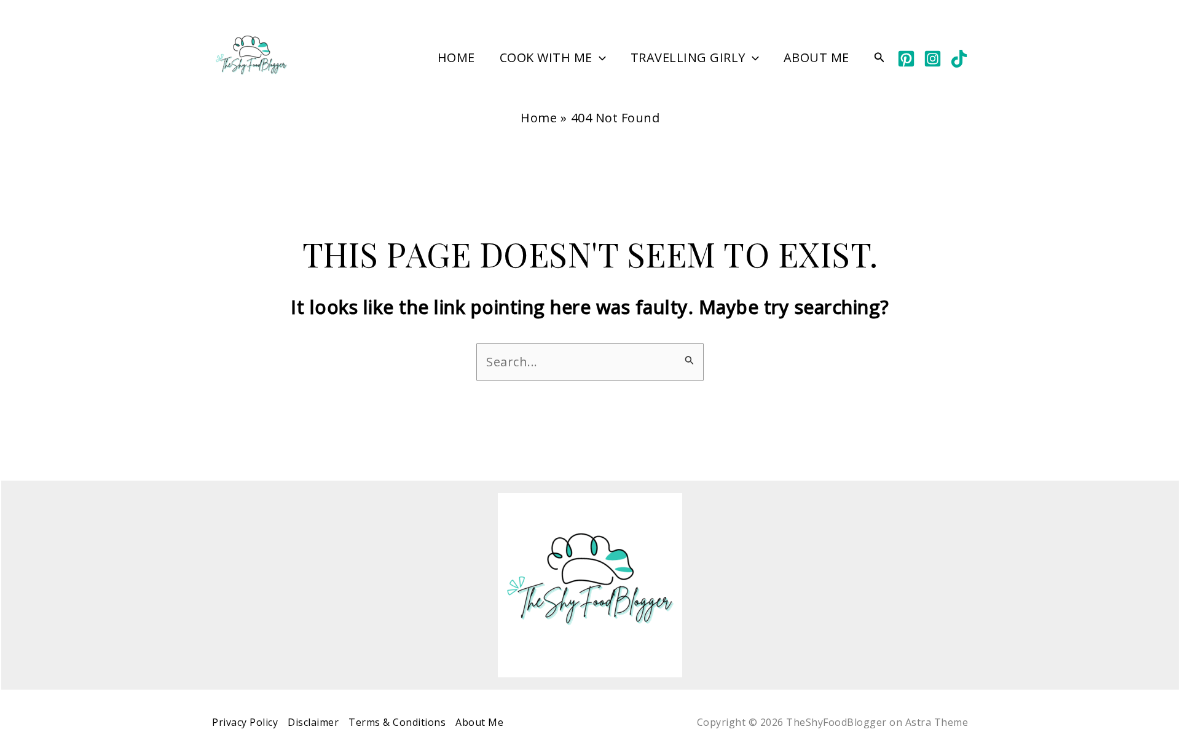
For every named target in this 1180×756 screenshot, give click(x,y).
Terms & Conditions (397, 722)
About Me (816, 57)
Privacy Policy (245, 722)
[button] (599, 57)
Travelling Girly (688, 57)
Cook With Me (546, 57)
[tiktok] (959, 59)
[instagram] (933, 59)
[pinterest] (906, 59)
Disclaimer (313, 722)
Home (456, 57)
